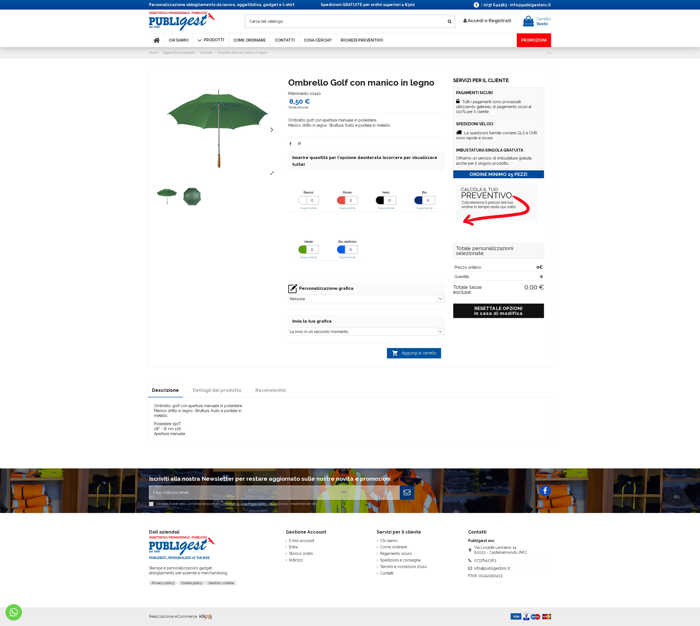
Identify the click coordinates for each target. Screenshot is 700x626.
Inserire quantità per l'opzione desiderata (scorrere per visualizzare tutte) (364, 161)
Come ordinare (393, 547)
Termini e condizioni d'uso (403, 566)
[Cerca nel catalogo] (449, 21)
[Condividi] (290, 144)
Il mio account (301, 540)
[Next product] (550, 53)
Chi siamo (389, 540)
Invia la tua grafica (312, 321)
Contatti (386, 573)
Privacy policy (163, 583)
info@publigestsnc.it (492, 568)
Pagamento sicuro (396, 553)
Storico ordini (301, 553)
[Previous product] (548, 53)
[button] (272, 129)
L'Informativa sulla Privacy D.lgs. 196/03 (249, 504)
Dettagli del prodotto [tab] (217, 390)
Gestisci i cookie (221, 583)
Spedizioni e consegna (400, 560)
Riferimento (298, 93)
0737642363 (485, 560)
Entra (293, 547)
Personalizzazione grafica (326, 288)
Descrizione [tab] (165, 390)
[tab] (270, 390)
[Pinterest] (299, 144)
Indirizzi (296, 560)
